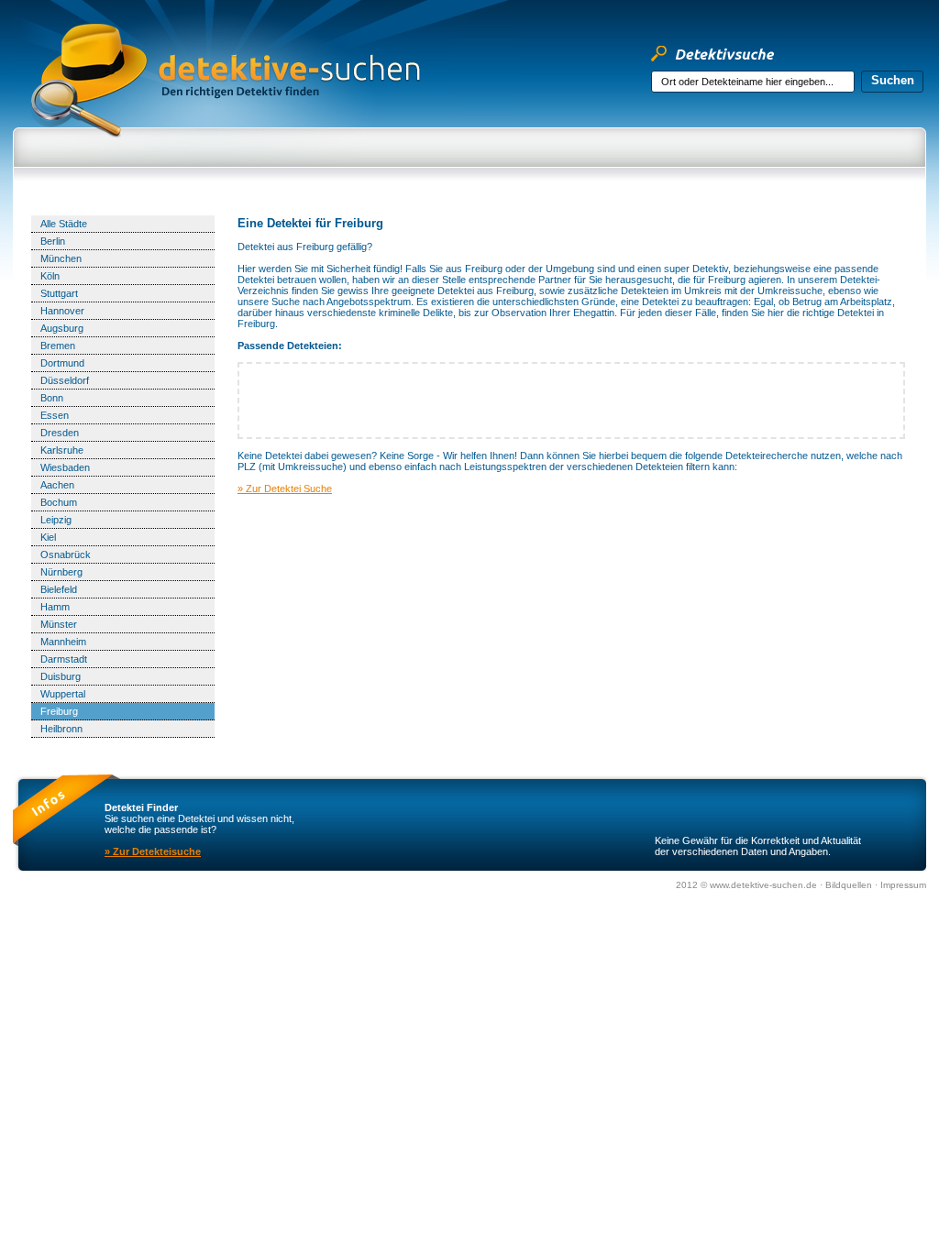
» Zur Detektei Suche (285, 488)
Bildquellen (850, 885)
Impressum (903, 885)
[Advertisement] (571, 198)
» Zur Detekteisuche (153, 851)
